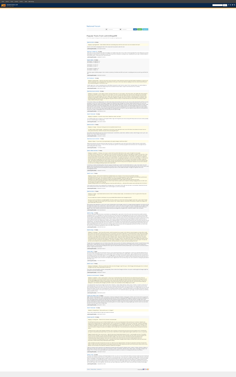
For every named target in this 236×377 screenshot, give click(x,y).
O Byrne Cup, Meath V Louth (93, 295)
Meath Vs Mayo (90, 212)
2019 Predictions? (90, 78)
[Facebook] (143, 369)
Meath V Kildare (90, 60)
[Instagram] (144, 369)
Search (225, 5)
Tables (26, 1)
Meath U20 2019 (90, 124)
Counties (16, 1)
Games (7, 1)
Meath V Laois (90, 173)
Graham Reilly (90, 251)
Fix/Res (21, 1)
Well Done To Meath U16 (92, 51)
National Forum (93, 26)
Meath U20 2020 (90, 42)
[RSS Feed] (147, 369)
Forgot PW (145, 29)
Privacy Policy (93, 369)
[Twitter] (146, 369)
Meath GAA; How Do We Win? (93, 91)
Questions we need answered (93, 275)
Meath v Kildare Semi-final (92, 150)
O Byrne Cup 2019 (90, 317)
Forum (12, 1)
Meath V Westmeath (91, 114)
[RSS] (234, 5)
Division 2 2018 (90, 354)
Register (139, 29)
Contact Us (99, 369)
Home (3, 1)
